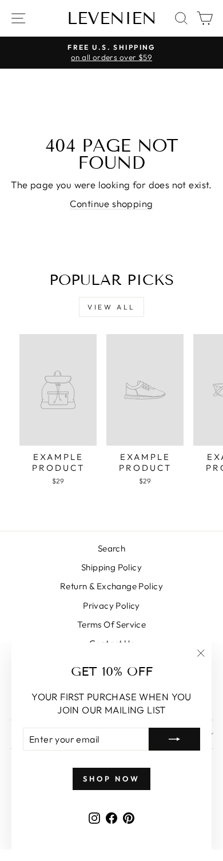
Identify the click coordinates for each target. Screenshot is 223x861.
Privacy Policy (111, 605)
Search (111, 548)
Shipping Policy (111, 567)
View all (111, 307)
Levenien (112, 18)
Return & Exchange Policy (111, 586)
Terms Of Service (111, 624)
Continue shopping (111, 203)
